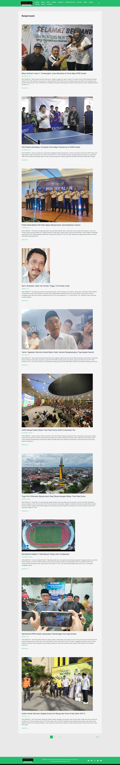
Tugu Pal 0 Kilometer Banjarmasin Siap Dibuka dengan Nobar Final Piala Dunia (53, 496)
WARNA (85, 2)
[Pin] (98, 760)
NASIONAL (49, 4)
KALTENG (37, 4)
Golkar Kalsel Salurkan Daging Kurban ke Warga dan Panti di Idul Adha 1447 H (53, 713)
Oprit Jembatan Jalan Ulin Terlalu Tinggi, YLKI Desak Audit (45, 286)
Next (98, 737)
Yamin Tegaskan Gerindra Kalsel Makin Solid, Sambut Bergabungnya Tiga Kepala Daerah (58, 352)
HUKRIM (54, 2)
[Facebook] (88, 760)
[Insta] (94, 760)
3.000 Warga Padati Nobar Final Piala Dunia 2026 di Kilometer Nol (48, 430)
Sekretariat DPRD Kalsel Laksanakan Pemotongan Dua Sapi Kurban (49, 634)
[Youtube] (101, 760)
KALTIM (43, 4)
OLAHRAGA (60, 2)
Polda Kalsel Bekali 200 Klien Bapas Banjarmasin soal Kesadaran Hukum (51, 225)
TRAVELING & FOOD (70, 2)
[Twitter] (91, 760)
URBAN (42, 2)
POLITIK (48, 2)
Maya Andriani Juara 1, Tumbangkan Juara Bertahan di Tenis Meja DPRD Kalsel (54, 73)
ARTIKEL (91, 2)
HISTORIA (79, 2)
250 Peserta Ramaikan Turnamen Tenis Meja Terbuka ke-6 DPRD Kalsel (51, 147)
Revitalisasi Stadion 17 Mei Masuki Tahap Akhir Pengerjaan (45, 554)
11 (60, 737)
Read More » (25, 88)
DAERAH (37, 2)
